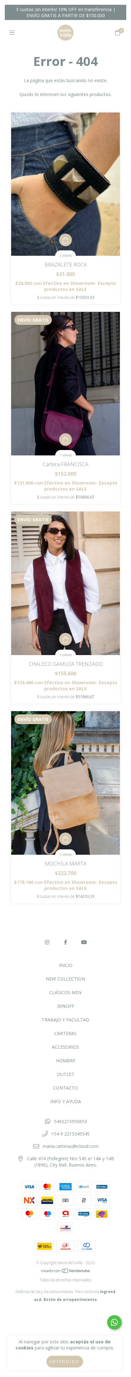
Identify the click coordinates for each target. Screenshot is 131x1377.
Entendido (65, 1361)
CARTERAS (65, 1033)
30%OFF (65, 1006)
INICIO (65, 965)
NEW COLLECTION (65, 979)
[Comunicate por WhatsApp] (114, 1322)
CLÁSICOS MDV (65, 992)
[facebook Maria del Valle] (65, 942)
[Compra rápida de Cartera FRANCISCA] (65, 439)
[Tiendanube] (65, 1272)
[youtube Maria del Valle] (84, 942)
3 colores (65, 655)
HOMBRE (65, 1061)
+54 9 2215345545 (70, 1134)
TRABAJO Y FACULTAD (65, 1020)
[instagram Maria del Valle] (47, 942)
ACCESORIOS (65, 1047)
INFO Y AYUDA (65, 1101)
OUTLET (65, 1074)
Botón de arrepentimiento (70, 1299)
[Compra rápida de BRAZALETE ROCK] (65, 240)
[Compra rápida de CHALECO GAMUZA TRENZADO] (65, 639)
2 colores (65, 255)
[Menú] (13, 32)
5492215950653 (70, 1121)
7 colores (65, 455)
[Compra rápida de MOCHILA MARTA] (65, 839)
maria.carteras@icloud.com (71, 1146)
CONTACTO (65, 1088)
